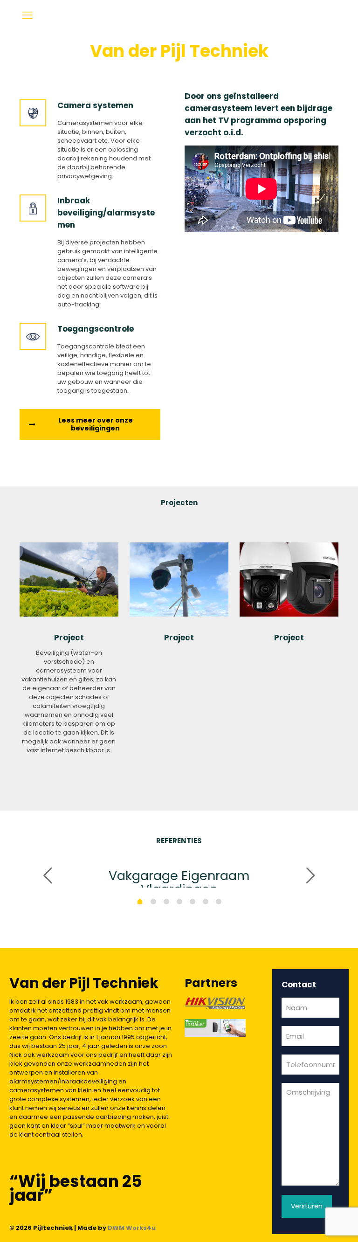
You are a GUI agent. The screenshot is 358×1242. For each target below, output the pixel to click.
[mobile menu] (27, 15)
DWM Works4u (132, 1227)
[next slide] (310, 875)
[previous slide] (47, 875)
